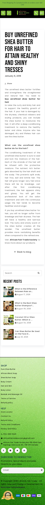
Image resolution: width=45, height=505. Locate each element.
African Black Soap (9, 373)
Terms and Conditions (10, 424)
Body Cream (6, 382)
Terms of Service (8, 398)
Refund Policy (7, 420)
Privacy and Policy (9, 429)
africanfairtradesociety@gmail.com (19, 438)
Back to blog (24, 251)
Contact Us (6, 416)
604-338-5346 (9, 434)
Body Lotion (6, 390)
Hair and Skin (6, 386)
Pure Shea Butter (8, 369)
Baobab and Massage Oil (11, 394)
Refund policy (7, 402)
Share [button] (9, 83)
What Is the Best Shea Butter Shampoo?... (26, 304)
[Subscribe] (41, 470)
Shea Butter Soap (8, 377)
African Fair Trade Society (23, 239)
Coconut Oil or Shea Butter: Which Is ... (24, 318)
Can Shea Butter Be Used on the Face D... (27, 332)
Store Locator (7, 412)
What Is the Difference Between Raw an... (26, 290)
